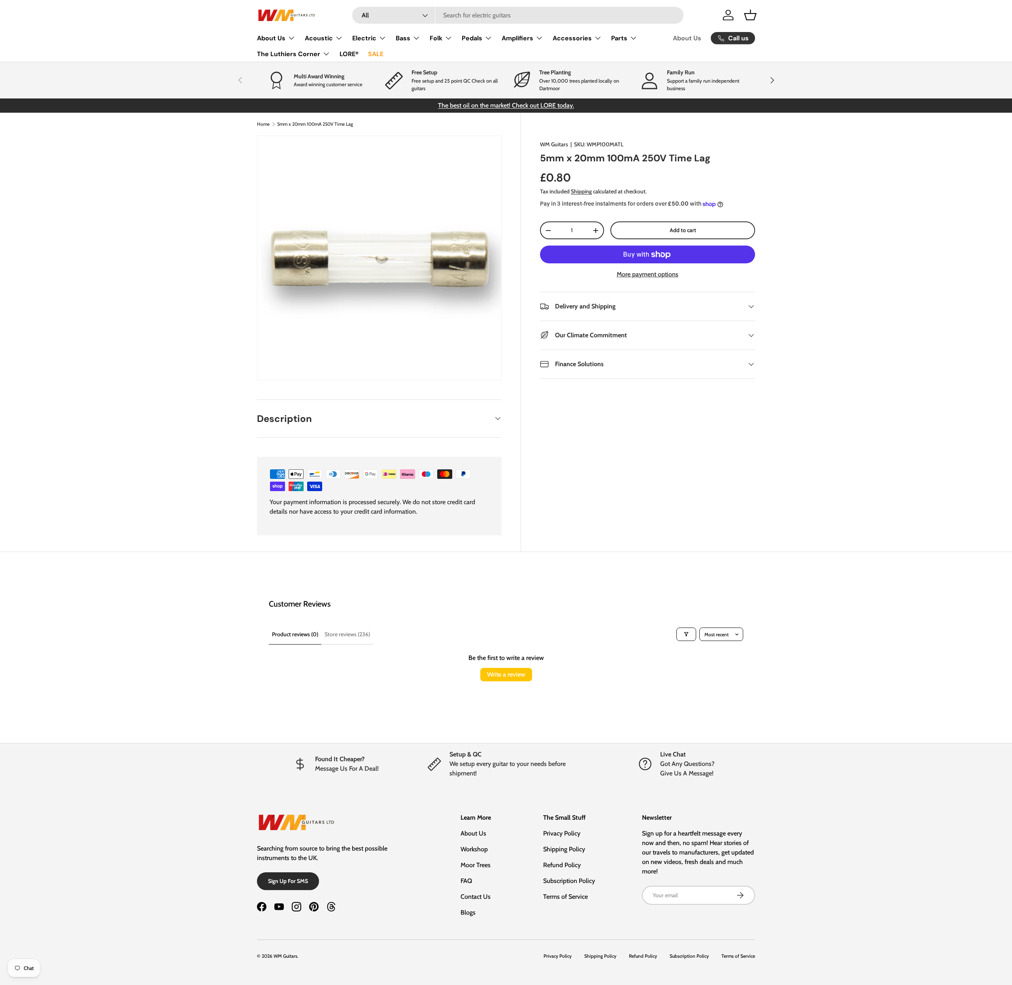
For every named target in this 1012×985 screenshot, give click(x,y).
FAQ (466, 881)
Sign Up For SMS (288, 881)
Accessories (572, 38)
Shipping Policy (564, 849)
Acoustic (319, 38)
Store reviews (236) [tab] (347, 634)
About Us (271, 38)
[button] (750, 15)
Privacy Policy (561, 833)
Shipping (581, 191)
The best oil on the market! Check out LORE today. (506, 105)
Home (263, 124)
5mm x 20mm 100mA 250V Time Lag (315, 124)
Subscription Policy (569, 881)
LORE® (349, 54)
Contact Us (476, 896)
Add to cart (683, 230)
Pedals (472, 38)
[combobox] (518, 15)
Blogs (468, 912)
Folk (436, 38)
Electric (364, 38)
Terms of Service (565, 896)
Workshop (474, 849)
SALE (375, 54)
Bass (403, 38)
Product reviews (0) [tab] (295, 634)
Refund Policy (562, 865)
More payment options (647, 274)
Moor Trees (476, 865)
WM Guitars (554, 144)
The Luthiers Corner (288, 54)
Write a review (506, 674)
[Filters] (686, 634)
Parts (619, 38)
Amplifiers (517, 38)
